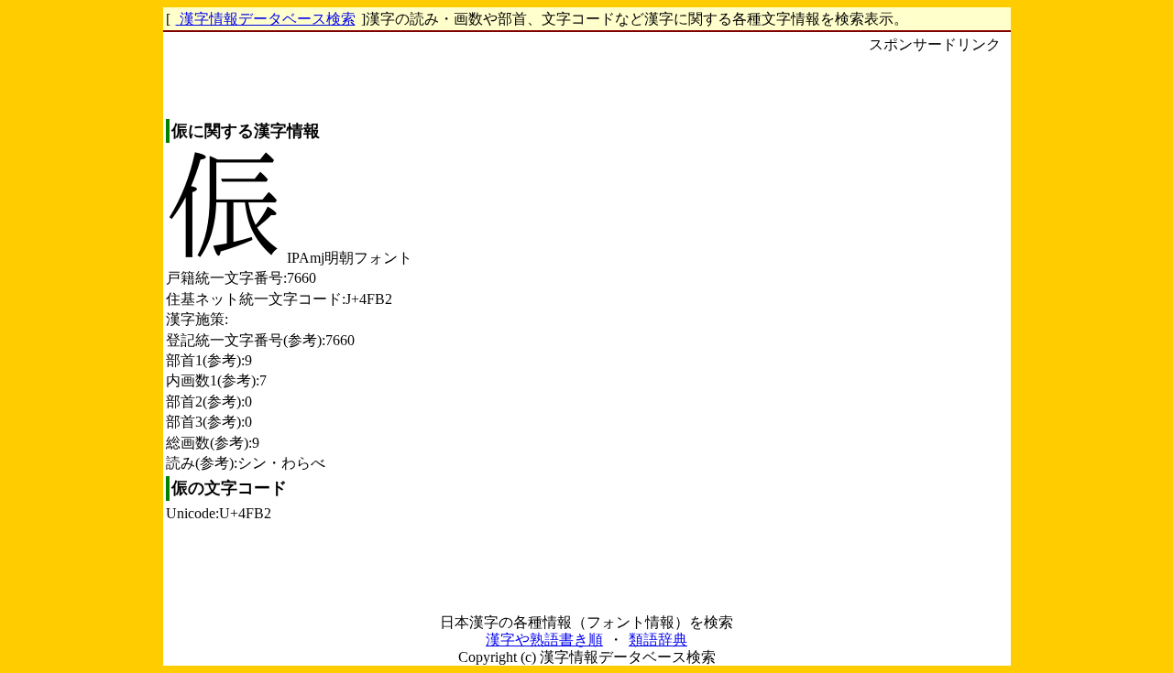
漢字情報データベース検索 (266, 19)
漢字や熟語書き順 (544, 639)
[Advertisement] (934, 330)
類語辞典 (658, 639)
